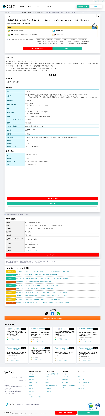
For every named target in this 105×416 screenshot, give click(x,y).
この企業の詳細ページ (52, 255)
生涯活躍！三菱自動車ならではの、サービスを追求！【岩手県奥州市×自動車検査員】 (36, 274)
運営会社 (80, 376)
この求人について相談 (38, 48)
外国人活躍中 (49, 391)
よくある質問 (48, 6)
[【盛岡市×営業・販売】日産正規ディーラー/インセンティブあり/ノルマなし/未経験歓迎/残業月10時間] (16, 329)
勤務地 (12, 35)
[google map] (52, 181)
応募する (67, 48)
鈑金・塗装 (31, 379)
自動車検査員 (32, 376)
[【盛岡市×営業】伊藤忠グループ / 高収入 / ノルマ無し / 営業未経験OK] (64, 349)
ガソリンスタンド (33, 382)
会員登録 (82, 6)
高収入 (47, 379)
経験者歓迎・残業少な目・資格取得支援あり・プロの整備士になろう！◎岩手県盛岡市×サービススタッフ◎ (42, 295)
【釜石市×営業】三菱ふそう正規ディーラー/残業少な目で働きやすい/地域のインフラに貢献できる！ (88, 334)
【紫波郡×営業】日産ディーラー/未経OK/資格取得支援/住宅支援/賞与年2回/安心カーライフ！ (88, 353)
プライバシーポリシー (83, 382)
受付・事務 (31, 391)
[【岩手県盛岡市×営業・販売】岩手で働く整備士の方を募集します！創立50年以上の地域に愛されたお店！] (40, 348)
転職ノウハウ (39, 6)
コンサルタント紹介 (67, 376)
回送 (30, 394)
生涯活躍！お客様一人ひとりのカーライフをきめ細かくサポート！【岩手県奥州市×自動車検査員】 (40, 285)
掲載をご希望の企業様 (98, 1)
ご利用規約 (81, 379)
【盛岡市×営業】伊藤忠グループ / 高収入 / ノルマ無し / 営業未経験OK (64, 352)
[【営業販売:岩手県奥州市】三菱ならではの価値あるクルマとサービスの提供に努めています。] (40, 330)
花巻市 (34, 12)
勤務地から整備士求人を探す (52, 374)
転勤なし (48, 382)
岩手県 (29, 12)
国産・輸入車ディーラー (51, 385)
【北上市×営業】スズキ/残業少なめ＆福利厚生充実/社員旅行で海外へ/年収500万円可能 (64, 333)
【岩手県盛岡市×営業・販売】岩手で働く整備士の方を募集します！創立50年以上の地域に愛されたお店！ (40, 352)
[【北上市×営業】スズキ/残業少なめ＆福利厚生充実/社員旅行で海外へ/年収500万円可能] (64, 329)
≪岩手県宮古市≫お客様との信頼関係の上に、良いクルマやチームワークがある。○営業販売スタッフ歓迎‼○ (42, 302)
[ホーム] (11, 373)
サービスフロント (33, 385)
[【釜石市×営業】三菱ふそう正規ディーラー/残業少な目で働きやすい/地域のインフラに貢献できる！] (88, 330)
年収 (12, 30)
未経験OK (48, 376)
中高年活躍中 (49, 388)
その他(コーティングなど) (35, 397)
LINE (58, 313)
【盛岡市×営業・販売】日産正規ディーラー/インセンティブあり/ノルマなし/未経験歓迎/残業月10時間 (16, 333)
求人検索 (24, 12)
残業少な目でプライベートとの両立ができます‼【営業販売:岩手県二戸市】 (34, 281)
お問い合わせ (81, 388)
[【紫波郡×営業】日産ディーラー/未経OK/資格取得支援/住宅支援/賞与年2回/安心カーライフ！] (88, 349)
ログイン (96, 6)
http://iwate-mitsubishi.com (32, 251)
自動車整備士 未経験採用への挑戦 (68, 386)
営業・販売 (40, 12)
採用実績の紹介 (65, 379)
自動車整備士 (32, 374)
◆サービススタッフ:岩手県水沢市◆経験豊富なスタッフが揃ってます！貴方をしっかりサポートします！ (41, 299)
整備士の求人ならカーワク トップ (12, 12)
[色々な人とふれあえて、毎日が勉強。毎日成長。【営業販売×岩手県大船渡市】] (16, 349)
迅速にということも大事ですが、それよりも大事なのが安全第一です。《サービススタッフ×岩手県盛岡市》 (42, 292)
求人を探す (22, 6)
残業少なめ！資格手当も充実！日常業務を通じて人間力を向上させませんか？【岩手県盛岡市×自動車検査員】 (42, 278)
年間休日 (58, 30)
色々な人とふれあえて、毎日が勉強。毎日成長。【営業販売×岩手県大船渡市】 (35, 288)
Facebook (52, 313)
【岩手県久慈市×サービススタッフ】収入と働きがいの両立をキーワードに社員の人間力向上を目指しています (42, 271)
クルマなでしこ (65, 374)
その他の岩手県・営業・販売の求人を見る (52, 318)
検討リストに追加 (52, 208)
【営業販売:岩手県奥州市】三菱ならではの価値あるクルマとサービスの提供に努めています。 (40, 334)
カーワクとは (31, 6)
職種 (56, 35)
